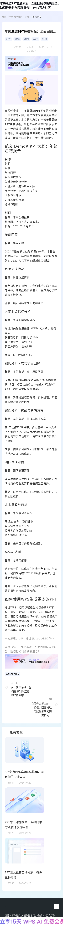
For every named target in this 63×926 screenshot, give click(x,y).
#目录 (44, 39)
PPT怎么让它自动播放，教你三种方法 (23, 874)
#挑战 (26, 39)
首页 (4, 17)
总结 (14, 31)
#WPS (35, 39)
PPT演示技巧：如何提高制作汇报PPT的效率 (21, 691)
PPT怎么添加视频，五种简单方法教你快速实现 (23, 824)
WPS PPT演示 (15, 17)
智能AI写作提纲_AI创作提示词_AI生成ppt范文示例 (30, 915)
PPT (27, 17)
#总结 (17, 39)
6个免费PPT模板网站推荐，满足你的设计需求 (24, 774)
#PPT (8, 39)
